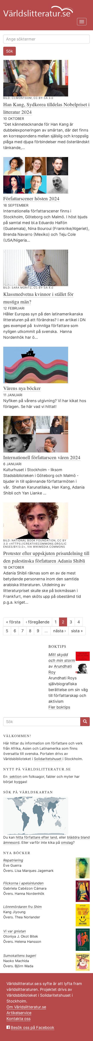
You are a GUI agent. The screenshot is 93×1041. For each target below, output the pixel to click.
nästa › (59, 631)
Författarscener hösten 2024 (31, 198)
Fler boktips (59, 707)
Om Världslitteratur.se (26, 1007)
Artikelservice (18, 1013)
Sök (9, 51)
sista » (77, 631)
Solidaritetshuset (48, 759)
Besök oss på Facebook (32, 1027)
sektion (14, 776)
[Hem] (45, 8)
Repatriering (13, 860)
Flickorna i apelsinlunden (23, 883)
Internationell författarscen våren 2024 (41, 457)
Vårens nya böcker (22, 388)
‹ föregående (37, 622)
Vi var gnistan (14, 931)
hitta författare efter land (36, 837)
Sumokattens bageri (19, 955)
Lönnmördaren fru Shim (22, 907)
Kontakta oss (18, 1018)
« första (13, 622)
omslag (67, 842)
